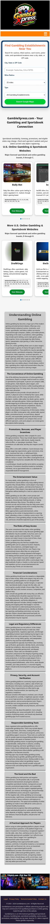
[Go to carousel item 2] (23, 218)
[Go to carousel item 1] (20, 218)
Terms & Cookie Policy (29, 899)
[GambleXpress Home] (25, 15)
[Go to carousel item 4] (27, 218)
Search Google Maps (25, 102)
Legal (6, 899)
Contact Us (42, 899)
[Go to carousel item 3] (25, 218)
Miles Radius (9, 75)
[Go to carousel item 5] (29, 218)
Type (6, 87)
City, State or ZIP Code (13, 63)
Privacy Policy (14, 899)
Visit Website (17, 211)
